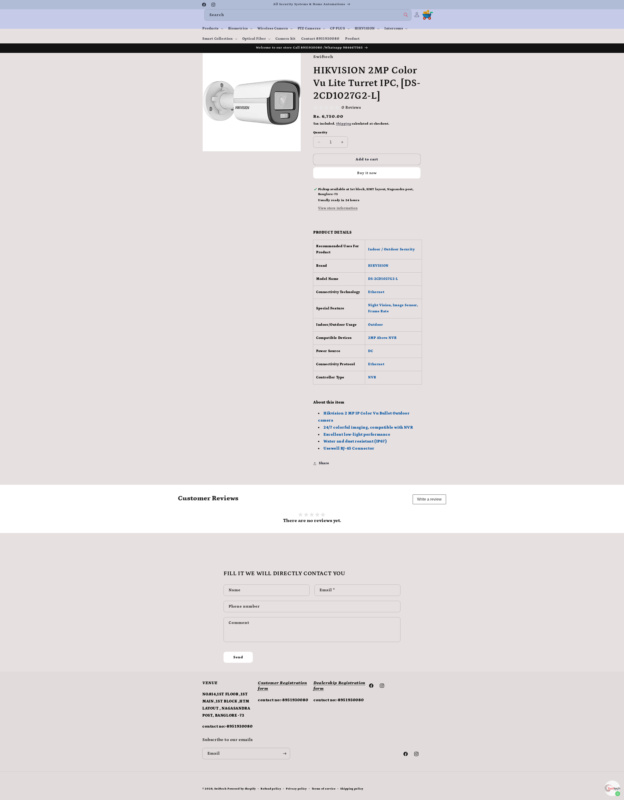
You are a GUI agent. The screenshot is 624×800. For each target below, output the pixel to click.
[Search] (405, 15)
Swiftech (220, 788)
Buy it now (367, 173)
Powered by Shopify (241, 788)
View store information (338, 208)
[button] (212, 28)
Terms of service (324, 788)
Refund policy (271, 788)
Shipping (343, 123)
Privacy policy (296, 788)
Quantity (320, 132)
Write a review (429, 499)
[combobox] (308, 15)
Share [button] (324, 463)
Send (238, 657)
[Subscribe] (284, 753)
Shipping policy (351, 788)
